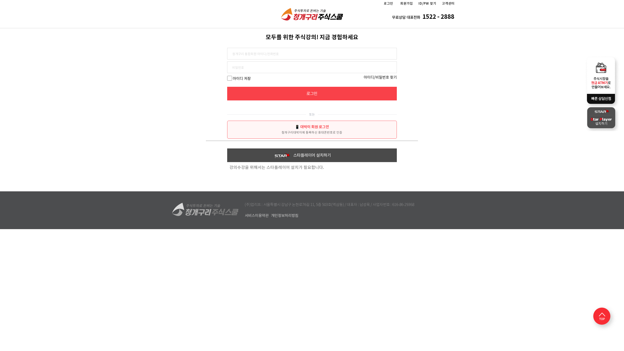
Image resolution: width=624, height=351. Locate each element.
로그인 (388, 3)
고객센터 (448, 3)
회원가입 (406, 3)
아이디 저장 (242, 78)
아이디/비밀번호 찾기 (380, 77)
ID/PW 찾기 (427, 3)
